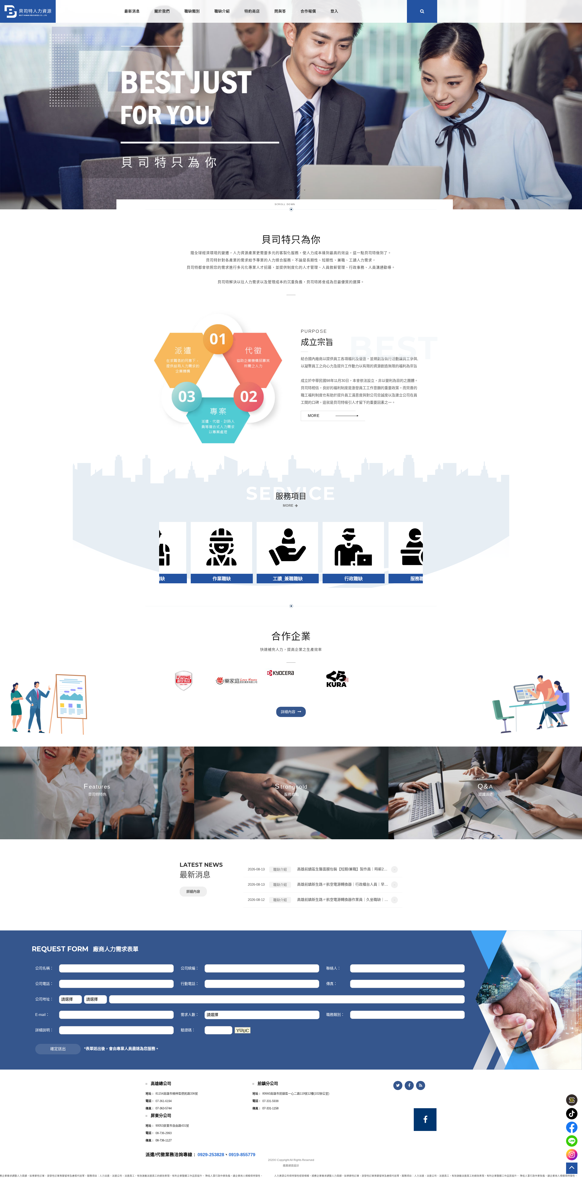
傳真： (331, 984)
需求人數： (190, 1015)
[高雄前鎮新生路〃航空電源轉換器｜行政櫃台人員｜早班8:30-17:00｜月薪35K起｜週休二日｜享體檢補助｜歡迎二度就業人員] (322, 884)
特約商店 (252, 11)
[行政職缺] (219, 552)
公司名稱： (44, 968)
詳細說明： (44, 1030)
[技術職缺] (351, 552)
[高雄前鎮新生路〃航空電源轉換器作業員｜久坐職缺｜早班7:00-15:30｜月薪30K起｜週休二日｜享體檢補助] (322, 899)
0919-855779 (242, 1154)
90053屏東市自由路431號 (172, 1125)
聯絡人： (333, 968)
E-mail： (42, 1015)
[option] (291, 104)
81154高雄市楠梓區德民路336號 (177, 1093)
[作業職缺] (417, 552)
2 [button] (284, 190)
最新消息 (132, 11)
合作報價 (308, 11)
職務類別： (335, 1015)
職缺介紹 (222, 11)
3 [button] (291, 190)
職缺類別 (192, 11)
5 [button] (304, 190)
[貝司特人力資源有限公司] (28, 11)
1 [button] (277, 190)
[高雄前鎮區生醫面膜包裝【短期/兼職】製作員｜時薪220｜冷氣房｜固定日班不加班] (322, 869)
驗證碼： (188, 1030)
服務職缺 (285, 578)
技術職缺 (351, 578)
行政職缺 (220, 578)
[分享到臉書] (409, 1085)
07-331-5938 (270, 1101)
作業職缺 (417, 578)
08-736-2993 (164, 1133)
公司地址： (44, 999)
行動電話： (190, 984)
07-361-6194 (164, 1101)
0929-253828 (211, 1154)
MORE (288, 505)
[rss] (420, 1085)
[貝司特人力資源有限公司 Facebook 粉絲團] (425, 1119)
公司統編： (190, 968)
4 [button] (298, 190)
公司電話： (44, 984)
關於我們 (162, 11)
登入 (334, 11)
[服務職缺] (285, 552)
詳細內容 (193, 891)
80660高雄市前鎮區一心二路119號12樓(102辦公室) (295, 1093)
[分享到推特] (397, 1085)
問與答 (280, 11)
